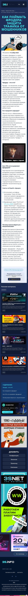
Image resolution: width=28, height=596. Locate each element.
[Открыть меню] (23, 4)
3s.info (3, 588)
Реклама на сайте (10, 572)
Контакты (20, 572)
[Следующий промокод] (25, 544)
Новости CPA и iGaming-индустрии (13, 270)
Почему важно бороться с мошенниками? (14, 397)
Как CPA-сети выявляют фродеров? (12, 394)
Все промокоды (20, 554)
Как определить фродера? (10, 391)
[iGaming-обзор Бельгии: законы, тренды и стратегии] (14, 324)
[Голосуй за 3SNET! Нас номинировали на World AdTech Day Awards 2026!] (14, 302)
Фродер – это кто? (8, 387)
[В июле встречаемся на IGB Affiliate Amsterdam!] (14, 365)
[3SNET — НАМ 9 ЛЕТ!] (14, 344)
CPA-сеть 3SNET (8, 204)
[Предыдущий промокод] (2, 544)
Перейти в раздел (7, 412)
